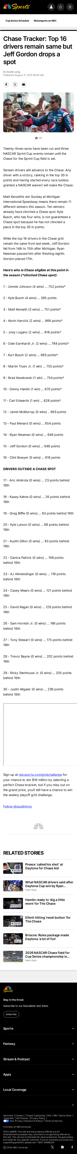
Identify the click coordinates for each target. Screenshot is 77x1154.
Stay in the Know (13, 999)
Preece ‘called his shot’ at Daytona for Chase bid (44, 866)
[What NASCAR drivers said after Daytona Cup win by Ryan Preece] (13, 885)
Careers (19, 1115)
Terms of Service (53, 1121)
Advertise (8, 1115)
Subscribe (11, 1014)
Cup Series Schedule (17, 20)
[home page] (16, 7)
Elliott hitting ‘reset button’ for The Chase (48, 919)
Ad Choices (22, 1118)
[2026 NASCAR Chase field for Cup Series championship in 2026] (13, 956)
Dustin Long (13, 71)
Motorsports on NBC (45, 20)
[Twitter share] (15, 84)
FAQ (49, 1115)
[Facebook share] (6, 84)
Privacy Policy (37, 1118)
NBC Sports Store (62, 1115)
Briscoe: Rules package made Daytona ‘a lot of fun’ (47, 937)
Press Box (9, 1118)
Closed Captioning (35, 1115)
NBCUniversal (23, 1126)
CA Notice (37, 1121)
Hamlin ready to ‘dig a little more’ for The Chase (45, 901)
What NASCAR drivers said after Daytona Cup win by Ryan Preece (49, 884)
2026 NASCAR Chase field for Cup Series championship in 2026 (47, 954)
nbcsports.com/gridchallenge (40, 775)
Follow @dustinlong (17, 806)
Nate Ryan (31, 889)
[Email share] (24, 84)
